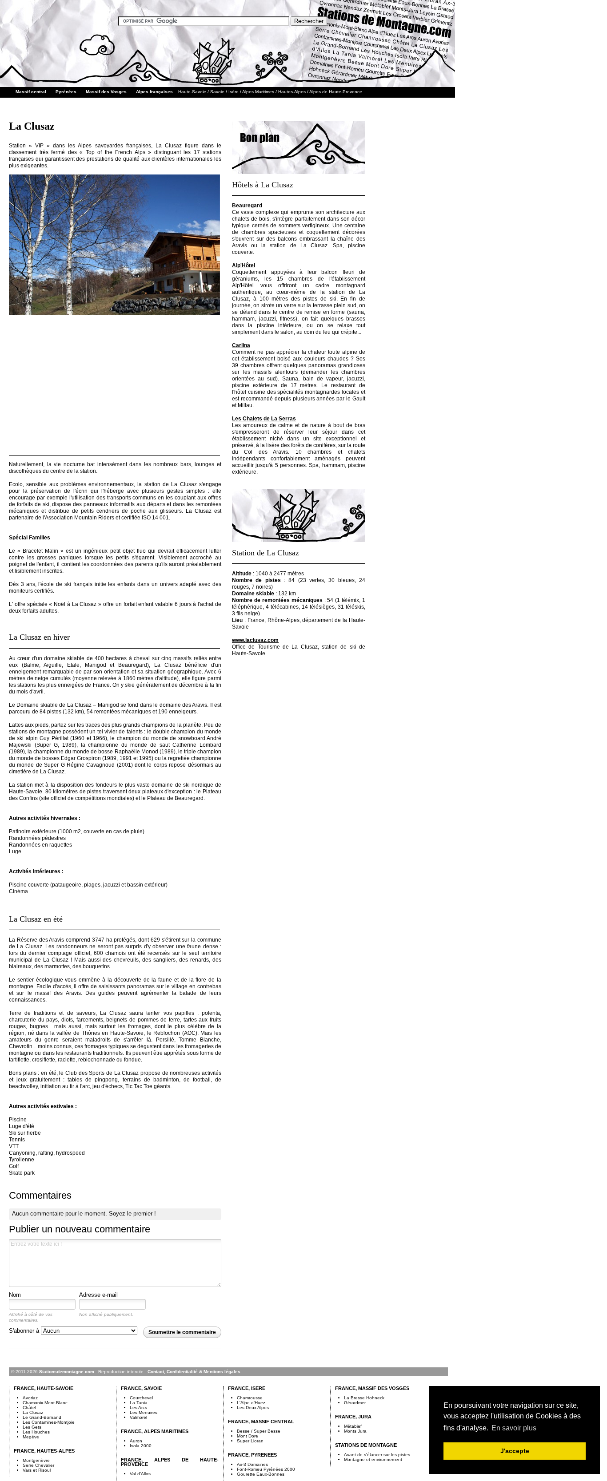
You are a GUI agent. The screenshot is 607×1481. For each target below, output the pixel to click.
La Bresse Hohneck (364, 1397)
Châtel (29, 1407)
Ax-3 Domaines (252, 1464)
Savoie (217, 91)
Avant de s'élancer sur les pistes (377, 1454)
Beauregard (247, 205)
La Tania (139, 1402)
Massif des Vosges (106, 91)
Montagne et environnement (373, 1459)
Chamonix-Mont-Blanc (45, 1402)
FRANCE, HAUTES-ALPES (44, 1450)
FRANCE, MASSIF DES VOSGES (372, 1388)
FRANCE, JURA (353, 1416)
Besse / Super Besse (258, 1431)
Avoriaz (30, 1397)
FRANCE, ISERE (246, 1388)
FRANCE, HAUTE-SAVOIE (43, 1388)
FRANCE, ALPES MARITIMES (154, 1431)
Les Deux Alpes (253, 1407)
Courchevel (141, 1397)
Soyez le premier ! (132, 1213)
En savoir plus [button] (513, 1428)
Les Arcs (138, 1407)
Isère (233, 91)
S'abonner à (25, 1330)
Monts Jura (355, 1431)
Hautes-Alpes (292, 91)
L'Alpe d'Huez (251, 1402)
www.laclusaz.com (255, 640)
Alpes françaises (154, 91)
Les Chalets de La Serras (264, 419)
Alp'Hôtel (243, 265)
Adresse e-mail (98, 1294)
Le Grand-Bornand (42, 1417)
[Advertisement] (115, 383)
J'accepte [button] (514, 1450)
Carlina (241, 345)
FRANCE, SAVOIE (141, 1388)
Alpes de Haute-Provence (335, 91)
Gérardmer (355, 1402)
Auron (136, 1440)
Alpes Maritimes (258, 91)
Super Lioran (250, 1440)
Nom (15, 1294)
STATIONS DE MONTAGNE (366, 1445)
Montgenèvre (36, 1460)
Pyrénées (66, 91)
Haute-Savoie (192, 91)
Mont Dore (247, 1435)
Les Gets (32, 1427)
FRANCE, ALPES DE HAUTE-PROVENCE (170, 1462)
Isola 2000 (141, 1445)
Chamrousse (250, 1397)
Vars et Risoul (37, 1470)
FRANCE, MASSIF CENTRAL (261, 1421)
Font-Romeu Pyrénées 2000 (266, 1469)
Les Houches (36, 1432)
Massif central (31, 91)
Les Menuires (143, 1412)
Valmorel (138, 1417)
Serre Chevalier (38, 1465)
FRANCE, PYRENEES (252, 1454)
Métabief (353, 1426)
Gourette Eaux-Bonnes (260, 1474)
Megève (31, 1436)
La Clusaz (33, 1412)
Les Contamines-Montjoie (49, 1422)
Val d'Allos (140, 1473)
